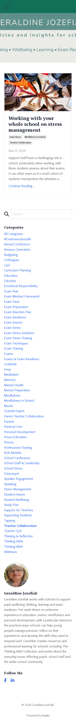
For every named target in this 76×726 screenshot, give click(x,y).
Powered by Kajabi (38, 715)
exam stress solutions (19, 333)
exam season (13, 322)
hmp (7, 369)
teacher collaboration (20, 143)
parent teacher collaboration (24, 416)
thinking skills (13, 541)
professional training (18, 448)
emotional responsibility (20, 286)
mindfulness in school (35, 137)
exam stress (15, 137)
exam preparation (16, 307)
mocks (8, 406)
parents (9, 421)
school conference (17, 458)
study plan (11, 505)
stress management (17, 489)
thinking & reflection (18, 536)
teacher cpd (12, 531)
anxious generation (17, 249)
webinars (10, 552)
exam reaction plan (17, 312)
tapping (9, 520)
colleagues (11, 260)
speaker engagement (18, 479)
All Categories (13, 234)
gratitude (10, 364)
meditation (11, 374)
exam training (13, 348)
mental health (14, 385)
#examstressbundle (17, 239)
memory (10, 380)
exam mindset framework (22, 296)
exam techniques (16, 343)
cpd (7, 265)
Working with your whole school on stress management (35, 124)
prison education (15, 437)
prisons (9, 442)
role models (12, 453)
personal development (19, 432)
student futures (14, 494)
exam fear (11, 291)
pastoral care (13, 427)
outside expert (14, 411)
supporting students (18, 515)
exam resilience (15, 317)
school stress (13, 468)
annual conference (17, 244)
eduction (10, 281)
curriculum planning (17, 270)
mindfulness (12, 395)
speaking (10, 484)
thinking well (13, 546)
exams (8, 354)
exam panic (12, 302)
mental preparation (17, 390)
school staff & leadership (22, 463)
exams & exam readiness (21, 359)
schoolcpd (11, 474)
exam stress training (18, 338)
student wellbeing (16, 500)
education (11, 275)
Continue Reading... (21, 186)
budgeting (11, 255)
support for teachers (18, 510)
